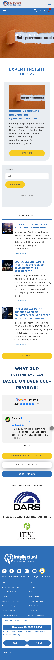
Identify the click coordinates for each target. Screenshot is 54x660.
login (42, 10)
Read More (20, 253)
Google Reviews (27, 474)
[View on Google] (7, 419)
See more (27, 356)
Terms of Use (7, 652)
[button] (2, 428)
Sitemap (30, 615)
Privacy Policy (40, 615)
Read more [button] (18, 438)
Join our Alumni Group (27, 465)
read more (27, 153)
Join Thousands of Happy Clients (27, 456)
